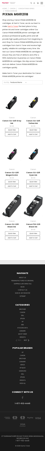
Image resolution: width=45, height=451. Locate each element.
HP (22, 322)
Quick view (12, 130)
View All (23, 383)
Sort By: (6, 82)
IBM (22, 325)
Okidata (23, 380)
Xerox (22, 365)
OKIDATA (23, 337)
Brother (22, 309)
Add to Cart (12, 134)
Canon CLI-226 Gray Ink (11, 122)
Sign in (18, 293)
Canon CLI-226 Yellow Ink (33, 122)
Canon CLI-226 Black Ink (12, 225)
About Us (22, 278)
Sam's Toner (13, 26)
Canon (22, 312)
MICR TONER (22, 334)
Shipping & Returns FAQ (22, 284)
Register (26, 293)
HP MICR (22, 368)
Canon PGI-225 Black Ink (33, 225)
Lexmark (22, 331)
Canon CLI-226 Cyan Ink (33, 173)
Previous (3, 448)
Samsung (22, 371)
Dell (22, 315)
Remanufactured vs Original (22, 281)
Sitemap (22, 296)
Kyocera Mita (22, 328)
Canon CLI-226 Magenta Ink (12, 173)
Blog (22, 287)
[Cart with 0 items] (38, 3)
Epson (22, 318)
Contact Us (22, 290)
